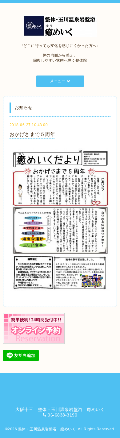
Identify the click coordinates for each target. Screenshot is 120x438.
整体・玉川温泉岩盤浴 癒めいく (47, 429)
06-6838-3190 (62, 415)
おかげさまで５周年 (32, 134)
